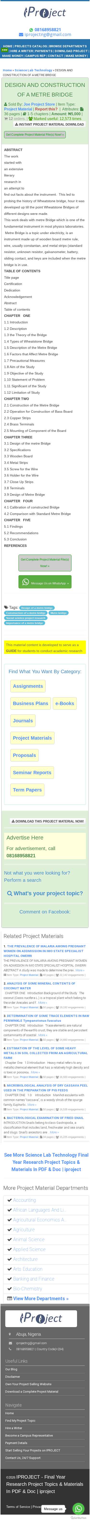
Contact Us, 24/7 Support (23, 1458)
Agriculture (24, 1230)
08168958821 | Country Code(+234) (40, 1349)
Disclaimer (12, 1376)
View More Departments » (41, 1298)
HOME (7, 46)
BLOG (39, 60)
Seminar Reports (32, 772)
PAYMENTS (44, 51)
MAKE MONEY (13, 56)
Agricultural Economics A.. (39, 1220)
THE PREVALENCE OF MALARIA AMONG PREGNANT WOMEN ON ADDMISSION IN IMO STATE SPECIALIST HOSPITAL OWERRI (45, 951)
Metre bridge (58, 612)
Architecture (25, 1259)
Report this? (46, 109)
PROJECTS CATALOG (31, 46)
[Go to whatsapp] (78, 1509)
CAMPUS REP (35, 56)
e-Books (64, 703)
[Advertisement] (55, 169)
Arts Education (27, 1269)
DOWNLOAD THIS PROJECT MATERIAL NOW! (49, 821)
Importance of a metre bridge (24, 623)
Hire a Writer (13, 1428)
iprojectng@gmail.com (31, 1343)
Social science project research (25, 617)
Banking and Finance (33, 1279)
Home (7, 70)
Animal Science (29, 1239)
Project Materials (32, 738)
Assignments (28, 686)
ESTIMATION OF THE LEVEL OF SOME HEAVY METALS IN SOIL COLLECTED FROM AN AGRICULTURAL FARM (46, 1053)
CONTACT (55, 56)
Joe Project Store (39, 104)
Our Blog (11, 1369)
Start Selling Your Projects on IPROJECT (32, 1450)
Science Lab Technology (33, 70)
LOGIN (50, 60)
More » (80, 970)
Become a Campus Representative (29, 1435)
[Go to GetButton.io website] (78, 1518)
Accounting (24, 1200)
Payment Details (16, 1443)
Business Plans (30, 703)
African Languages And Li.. (39, 1210)
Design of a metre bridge (37, 607)
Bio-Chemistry (27, 1289)
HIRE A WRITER (21, 51)
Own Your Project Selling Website (28, 1384)
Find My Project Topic (20, 1420)
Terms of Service (18, 1507)
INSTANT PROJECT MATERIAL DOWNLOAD (51, 124)
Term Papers (27, 789)
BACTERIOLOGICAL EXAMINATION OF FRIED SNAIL (45, 1118)
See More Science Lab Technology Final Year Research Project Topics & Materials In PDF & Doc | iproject (46, 1162)
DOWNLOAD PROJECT (72, 51)
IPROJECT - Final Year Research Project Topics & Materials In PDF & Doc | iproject (44, 1484)
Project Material (18, 109)
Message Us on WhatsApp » (49, 583)
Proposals (24, 755)
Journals (23, 720)
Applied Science (29, 1249)
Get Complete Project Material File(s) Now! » (35, 134)
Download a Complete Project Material (31, 1391)
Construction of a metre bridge (25, 612)
